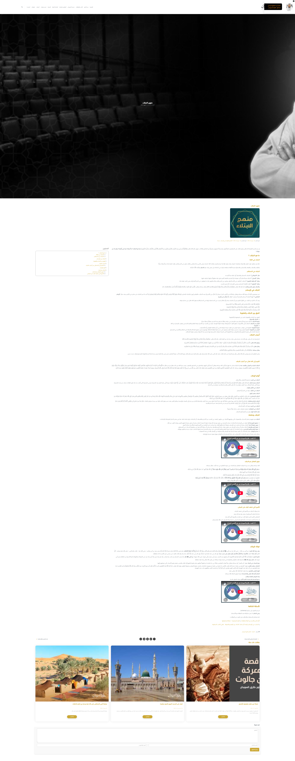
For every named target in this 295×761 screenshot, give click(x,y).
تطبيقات (33, 7)
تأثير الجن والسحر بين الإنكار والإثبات (250, 621)
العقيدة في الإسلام (225, 240)
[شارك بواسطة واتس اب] (144, 639)
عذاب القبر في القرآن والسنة (43, 639)
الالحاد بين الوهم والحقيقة (232, 624)
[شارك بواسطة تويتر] (151, 639)
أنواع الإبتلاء (102, 267)
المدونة (49, 7)
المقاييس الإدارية (62, 7)
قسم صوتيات (43, 7)
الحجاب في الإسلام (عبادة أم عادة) (249, 624)
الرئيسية (91, 7)
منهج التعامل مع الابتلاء (98, 272)
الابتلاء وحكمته (101, 270)
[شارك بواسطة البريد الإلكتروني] (140, 639)
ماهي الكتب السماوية (218, 624)
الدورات (37, 7)
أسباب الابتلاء (102, 263)
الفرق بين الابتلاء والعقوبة (99, 261)
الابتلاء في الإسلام (101, 258)
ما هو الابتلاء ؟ (101, 253)
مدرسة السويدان (71, 7)
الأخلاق (230, 240)
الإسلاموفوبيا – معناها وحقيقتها (230, 621)
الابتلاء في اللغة (100, 254)
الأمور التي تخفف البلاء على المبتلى (95, 273)
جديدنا (218, 240)
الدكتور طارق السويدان (246, 631)
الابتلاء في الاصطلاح (99, 256)
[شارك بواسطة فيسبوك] (154, 639)
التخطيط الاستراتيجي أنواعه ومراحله (251, 639)
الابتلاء (253, 631)
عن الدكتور (86, 7)
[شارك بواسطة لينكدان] (147, 639)
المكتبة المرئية (55, 7)
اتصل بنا (28, 7)
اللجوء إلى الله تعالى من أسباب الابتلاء (95, 265)
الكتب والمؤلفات (79, 7)
